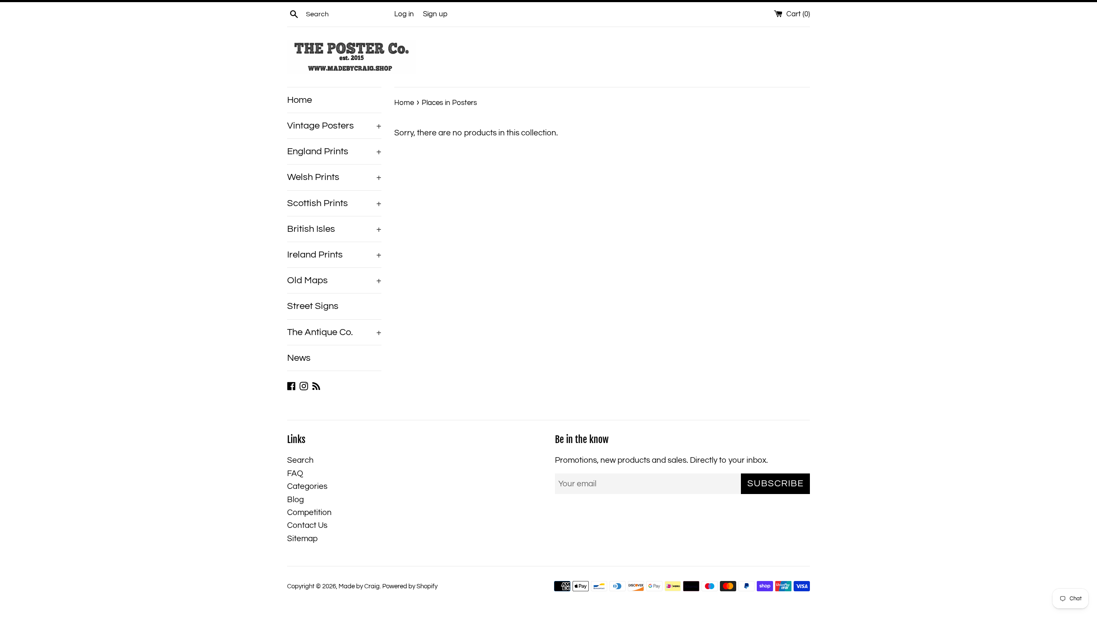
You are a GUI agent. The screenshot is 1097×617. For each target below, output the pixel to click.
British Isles (334, 229)
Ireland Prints (334, 255)
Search (300, 460)
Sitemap (302, 538)
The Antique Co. (334, 332)
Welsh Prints (334, 177)
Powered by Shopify (410, 586)
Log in (404, 14)
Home (299, 100)
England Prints (334, 151)
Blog (295, 499)
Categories (307, 486)
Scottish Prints (334, 203)
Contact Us (307, 525)
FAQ (295, 473)
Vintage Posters (334, 126)
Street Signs (313, 306)
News (299, 358)
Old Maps (334, 280)
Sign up (435, 14)
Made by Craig (359, 586)
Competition (309, 512)
